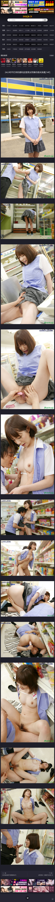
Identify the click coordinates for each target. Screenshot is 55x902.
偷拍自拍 (15, 35)
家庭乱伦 (15, 44)
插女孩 (8, 49)
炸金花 (39, 25)
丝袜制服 (39, 30)
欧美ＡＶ (21, 30)
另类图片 (52, 39)
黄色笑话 (45, 44)
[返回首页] (52, 899)
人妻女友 (21, 44)
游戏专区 (27, 25)
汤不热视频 (27, 49)
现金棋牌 (45, 25)
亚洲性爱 (9, 35)
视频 (3, 30)
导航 (3, 49)
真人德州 (15, 25)
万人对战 (21, 25)
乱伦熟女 (45, 35)
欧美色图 (21, 39)
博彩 (3, 26)
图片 (3, 40)
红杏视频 (33, 49)
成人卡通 (21, 35)
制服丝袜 (33, 35)
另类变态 (52, 35)
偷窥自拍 (9, 39)
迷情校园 (33, 44)
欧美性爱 (27, 35)
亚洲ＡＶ (9, 30)
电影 (3, 35)
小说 (3, 44)
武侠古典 (27, 44)
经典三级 (39, 35)
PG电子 (9, 25)
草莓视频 (21, 49)
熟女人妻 (33, 30)
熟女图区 (45, 39)
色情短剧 (39, 49)
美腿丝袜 (33, 39)
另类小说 (39, 44)
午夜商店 (15, 49)
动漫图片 (27, 39)
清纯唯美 (39, 39)
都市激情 (9, 44)
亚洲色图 (15, 39)
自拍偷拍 (15, 30)
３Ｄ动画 (27, 30)
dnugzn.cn (27, 16)
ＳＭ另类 (52, 30)
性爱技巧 (52, 44)
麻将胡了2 (33, 25)
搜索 (45, 20)
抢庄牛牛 (52, 25)
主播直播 (45, 30)
